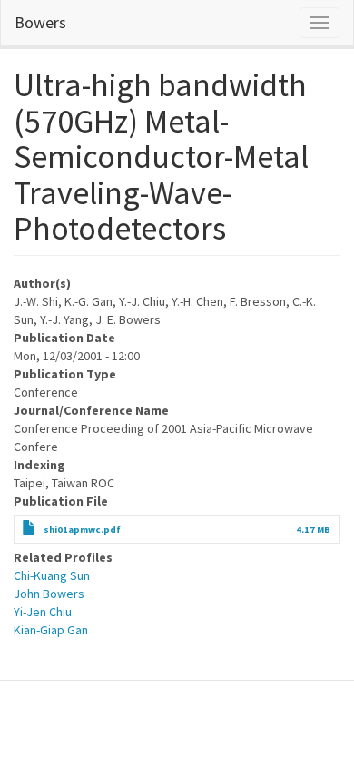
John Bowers (49, 593)
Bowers (40, 22)
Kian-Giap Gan (51, 630)
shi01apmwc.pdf (82, 529)
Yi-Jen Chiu (43, 612)
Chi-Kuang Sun (52, 575)
